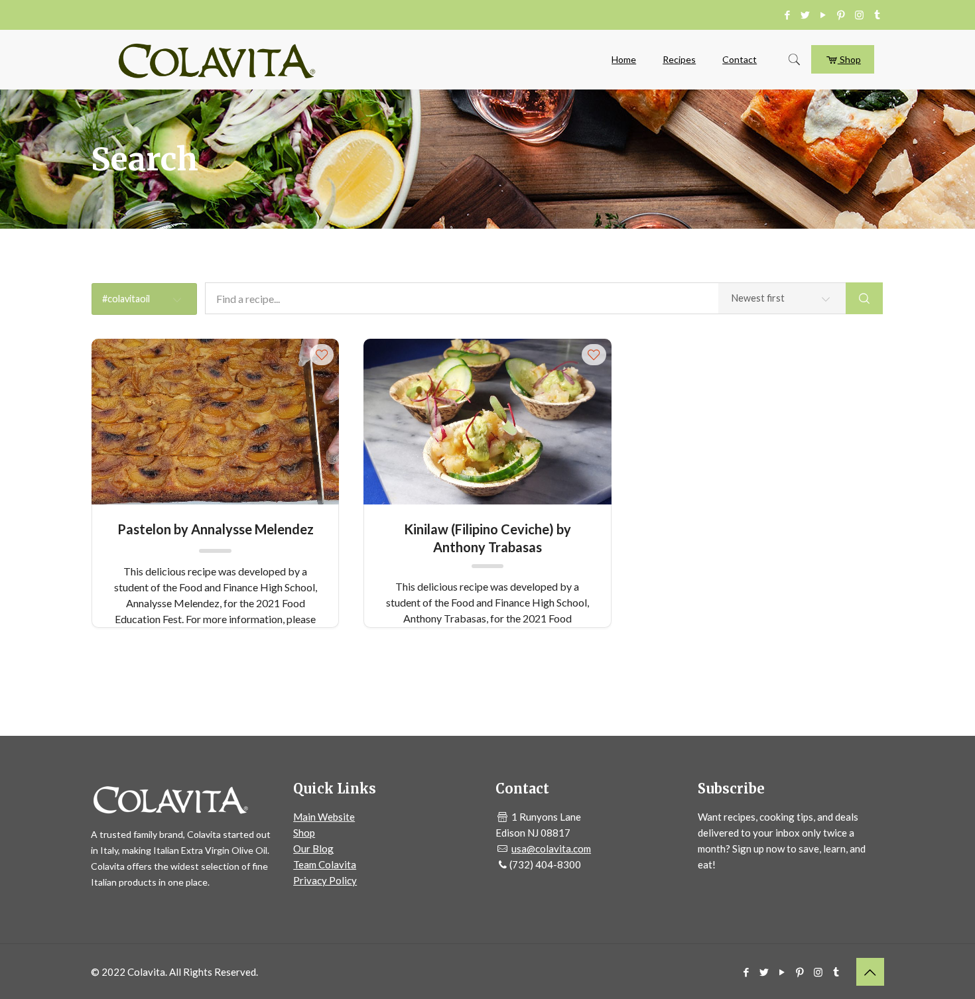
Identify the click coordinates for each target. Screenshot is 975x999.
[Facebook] (788, 15)
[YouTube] (823, 15)
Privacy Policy (325, 880)
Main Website (324, 817)
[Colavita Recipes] (217, 59)
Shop (849, 59)
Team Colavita (324, 864)
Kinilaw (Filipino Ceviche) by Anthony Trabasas (487, 537)
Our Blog (313, 848)
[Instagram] (859, 15)
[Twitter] (805, 15)
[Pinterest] (841, 15)
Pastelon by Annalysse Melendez (215, 529)
